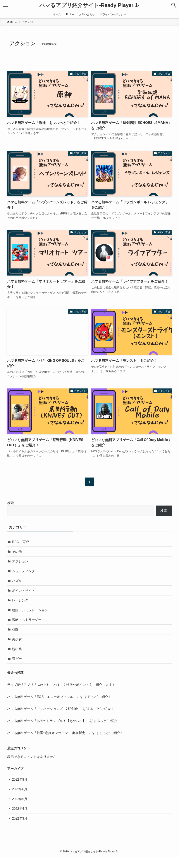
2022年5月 (19, 799)
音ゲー (17, 658)
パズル (17, 581)
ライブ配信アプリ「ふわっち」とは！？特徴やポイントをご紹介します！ (61, 685)
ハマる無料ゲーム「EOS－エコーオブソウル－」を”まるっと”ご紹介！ (59, 697)
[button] (174, 5)
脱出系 (17, 649)
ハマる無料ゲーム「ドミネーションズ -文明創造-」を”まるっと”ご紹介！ (60, 709)
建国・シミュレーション (30, 610)
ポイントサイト (23, 590)
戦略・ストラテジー (26, 620)
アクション (20, 561)
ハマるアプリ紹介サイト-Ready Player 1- (89, 5)
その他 (17, 551)
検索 (10, 503)
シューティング (23, 571)
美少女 (17, 639)
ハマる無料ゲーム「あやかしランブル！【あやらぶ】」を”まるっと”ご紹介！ (64, 721)
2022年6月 (19, 789)
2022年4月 (19, 808)
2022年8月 (19, 779)
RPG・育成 (20, 542)
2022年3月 (19, 818)
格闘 (15, 629)
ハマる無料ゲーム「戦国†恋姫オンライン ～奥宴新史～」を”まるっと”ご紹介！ (65, 733)
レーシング (20, 600)
